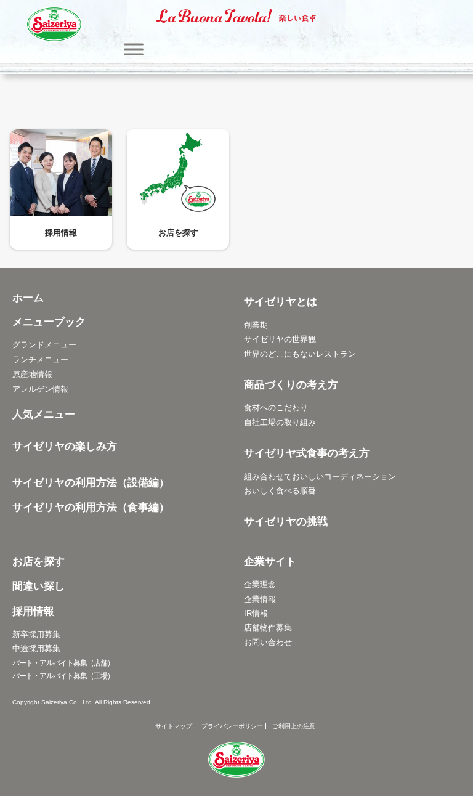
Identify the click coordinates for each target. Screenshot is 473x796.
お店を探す (178, 232)
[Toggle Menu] (134, 49)
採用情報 (61, 232)
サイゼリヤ (54, 24)
